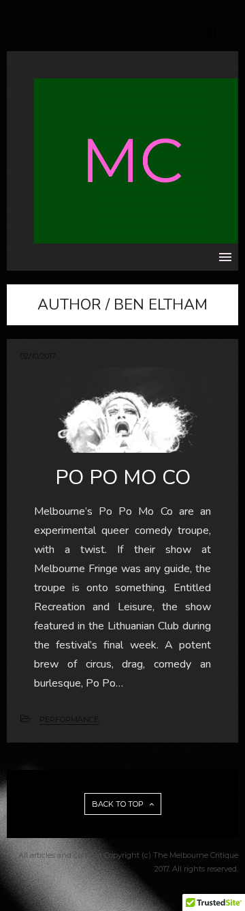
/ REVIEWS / (111, 33)
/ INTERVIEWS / (47, 33)
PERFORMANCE (69, 719)
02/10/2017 (38, 356)
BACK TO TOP (119, 804)
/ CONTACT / (170, 33)
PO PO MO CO (123, 478)
